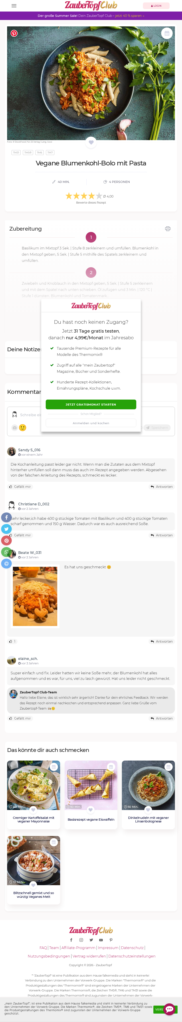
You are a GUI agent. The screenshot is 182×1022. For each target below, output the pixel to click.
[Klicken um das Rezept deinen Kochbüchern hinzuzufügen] (33, 810)
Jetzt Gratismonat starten (91, 404)
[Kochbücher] (91, 143)
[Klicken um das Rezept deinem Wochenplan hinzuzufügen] (54, 767)
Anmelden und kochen (91, 423)
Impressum (108, 948)
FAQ (43, 948)
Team (54, 948)
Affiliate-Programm (78, 948)
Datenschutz (132, 948)
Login (157, 5)
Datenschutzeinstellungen (132, 956)
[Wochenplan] (167, 34)
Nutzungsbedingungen (49, 956)
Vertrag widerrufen (89, 956)
